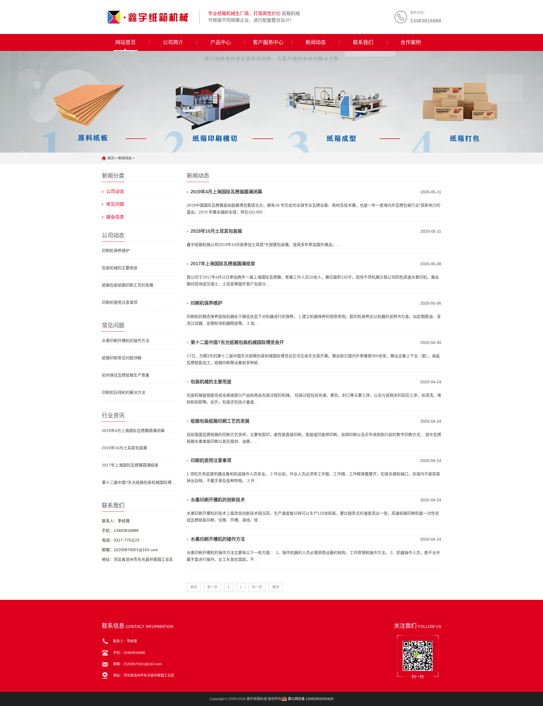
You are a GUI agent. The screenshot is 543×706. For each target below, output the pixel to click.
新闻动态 (315, 42)
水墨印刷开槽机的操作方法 (125, 340)
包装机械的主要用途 (119, 268)
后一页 (257, 587)
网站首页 (125, 42)
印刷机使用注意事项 (119, 302)
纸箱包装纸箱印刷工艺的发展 (127, 285)
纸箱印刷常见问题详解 (121, 358)
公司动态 (115, 191)
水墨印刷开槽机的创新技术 (218, 499)
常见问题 (115, 204)
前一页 (212, 587)
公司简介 (173, 42)
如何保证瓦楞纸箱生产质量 (125, 375)
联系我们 (363, 42)
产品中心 (220, 42)
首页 (110, 158)
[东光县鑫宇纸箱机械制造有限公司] (148, 17)
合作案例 (410, 42)
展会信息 (115, 217)
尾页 (275, 587)
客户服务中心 (268, 42)
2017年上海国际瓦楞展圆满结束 (130, 465)
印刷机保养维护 (116, 250)
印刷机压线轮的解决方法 (123, 392)
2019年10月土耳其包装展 (124, 448)
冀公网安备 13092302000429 (310, 699)
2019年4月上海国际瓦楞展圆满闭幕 (133, 430)
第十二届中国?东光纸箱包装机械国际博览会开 (138, 482)
